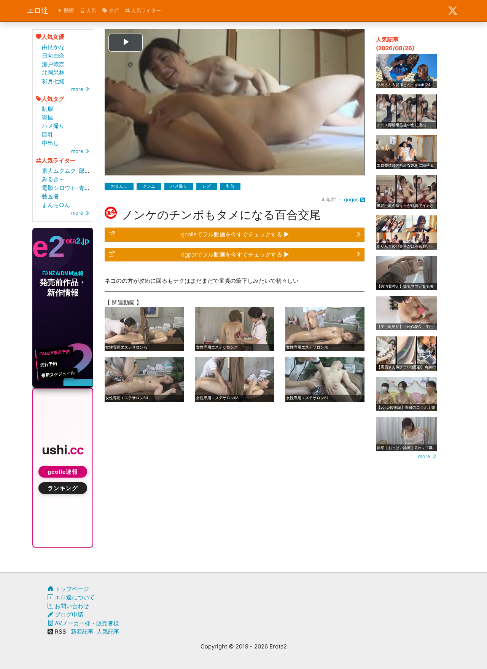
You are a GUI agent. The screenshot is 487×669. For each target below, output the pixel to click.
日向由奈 (53, 55)
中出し (50, 143)
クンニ (149, 186)
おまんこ (119, 186)
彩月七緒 (53, 81)
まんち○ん (56, 205)
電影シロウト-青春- (67, 187)
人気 (90, 10)
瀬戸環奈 (53, 64)
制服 (47, 108)
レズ (206, 186)
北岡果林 (53, 72)
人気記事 (108, 631)
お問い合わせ (71, 606)
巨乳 (47, 134)
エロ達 (37, 10)
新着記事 (82, 631)
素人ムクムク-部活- (67, 170)
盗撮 (47, 117)
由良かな (53, 47)
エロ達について (74, 597)
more (78, 89)
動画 (68, 10)
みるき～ (53, 179)
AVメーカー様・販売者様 (86, 623)
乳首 (230, 186)
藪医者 (50, 196)
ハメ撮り (53, 125)
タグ (113, 10)
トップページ (71, 589)
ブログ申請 (68, 614)
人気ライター (145, 10)
